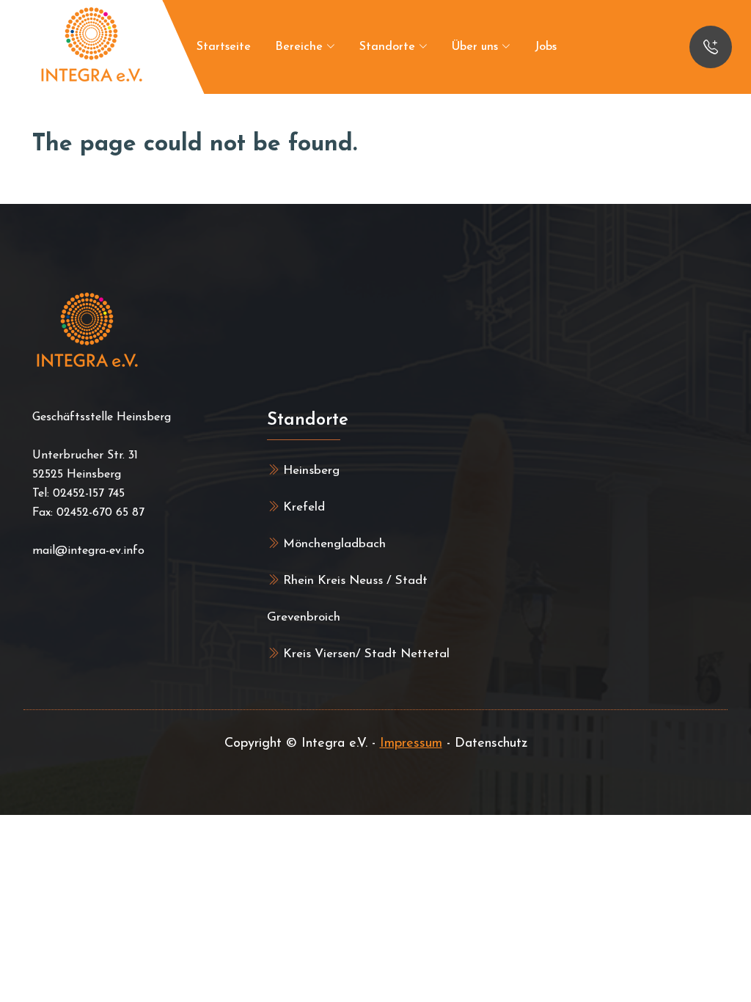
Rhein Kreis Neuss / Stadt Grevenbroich (347, 598)
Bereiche (300, 47)
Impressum (411, 743)
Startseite (224, 47)
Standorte (389, 47)
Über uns (477, 47)
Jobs (546, 47)
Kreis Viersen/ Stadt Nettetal (364, 654)
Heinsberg (309, 470)
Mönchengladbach (332, 544)
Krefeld (302, 507)
